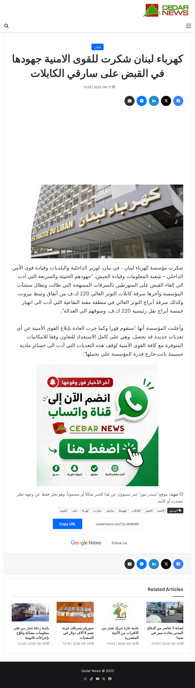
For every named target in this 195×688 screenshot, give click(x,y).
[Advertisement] (97, 146)
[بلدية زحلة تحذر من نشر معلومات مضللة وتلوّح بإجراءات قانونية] (30, 612)
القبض (149, 510)
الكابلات (136, 510)
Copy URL (67, 524)
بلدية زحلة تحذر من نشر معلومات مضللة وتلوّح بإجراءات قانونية (31, 633)
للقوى (63, 510)
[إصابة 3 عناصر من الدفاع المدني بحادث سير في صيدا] (165, 612)
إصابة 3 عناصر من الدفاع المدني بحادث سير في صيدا (165, 633)
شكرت (97, 510)
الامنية (160, 510)
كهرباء (85, 510)
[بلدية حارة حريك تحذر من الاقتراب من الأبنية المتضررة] (120, 612)
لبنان (97, 47)
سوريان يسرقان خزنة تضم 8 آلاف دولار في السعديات (78, 633)
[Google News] (86, 543)
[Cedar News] (167, 10)
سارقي (110, 510)
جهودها (123, 510)
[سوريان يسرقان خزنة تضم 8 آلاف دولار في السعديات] (75, 612)
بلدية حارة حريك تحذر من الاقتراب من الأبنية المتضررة (120, 633)
